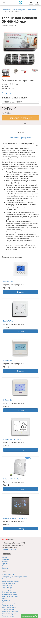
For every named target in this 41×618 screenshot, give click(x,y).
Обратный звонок (28, 616)
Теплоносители (7, 605)
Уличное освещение (9, 614)
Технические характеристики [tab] (20, 137)
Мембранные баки (8, 583)
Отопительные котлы (9, 594)
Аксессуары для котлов (10, 596)
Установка (5, 559)
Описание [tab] (20, 132)
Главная (5, 557)
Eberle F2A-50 (8, 321)
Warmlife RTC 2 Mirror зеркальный (15, 518)
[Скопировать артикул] (15, 25)
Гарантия (5, 563)
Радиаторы (6, 600)
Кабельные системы (9, 592)
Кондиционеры (7, 587)
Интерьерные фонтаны (10, 611)
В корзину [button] (20, 292)
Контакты (5, 568)
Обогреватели (7, 585)
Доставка (5, 561)
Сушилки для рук (8, 609)
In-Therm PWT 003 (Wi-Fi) (12, 479)
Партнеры (5, 566)
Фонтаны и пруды (8, 616)
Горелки (4, 598)
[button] (36, 48)
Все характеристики (9, 93)
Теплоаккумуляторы (9, 590)
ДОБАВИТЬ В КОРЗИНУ (20, 118)
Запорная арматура (9, 603)
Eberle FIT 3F (8, 281)
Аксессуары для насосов (10, 581)
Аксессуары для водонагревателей (14, 577)
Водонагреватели (8, 574)
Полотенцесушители (9, 607)
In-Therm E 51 (8, 360)
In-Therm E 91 (8, 400)
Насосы (4, 579)
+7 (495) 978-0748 (9, 549)
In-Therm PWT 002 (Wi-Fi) (12, 439)
